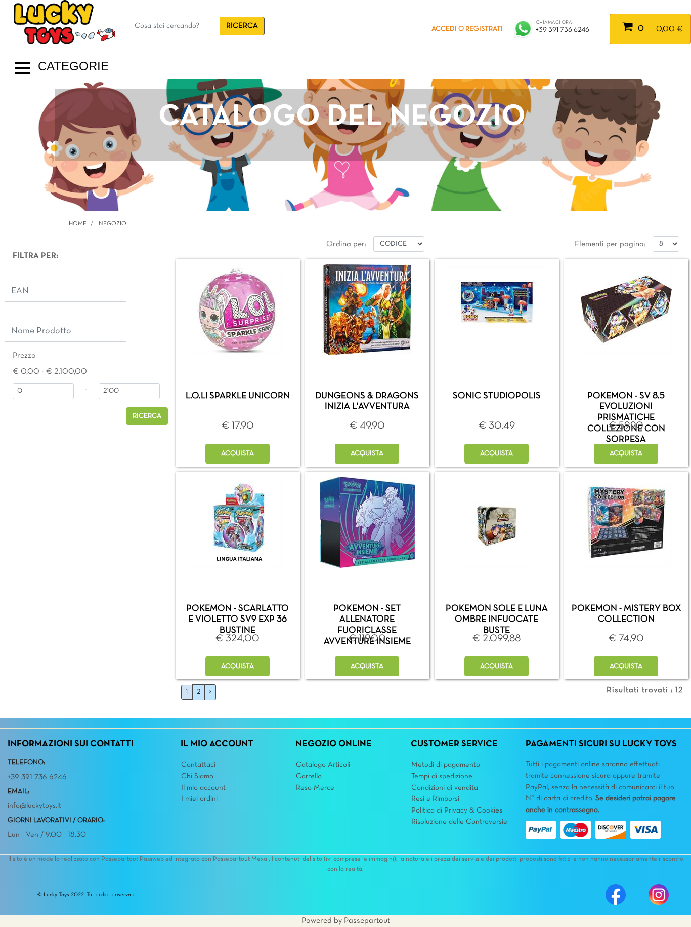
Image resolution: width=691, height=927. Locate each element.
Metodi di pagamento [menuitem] (445, 764)
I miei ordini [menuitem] (199, 798)
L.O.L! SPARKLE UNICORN (238, 396)
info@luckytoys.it (34, 805)
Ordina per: (346, 244)
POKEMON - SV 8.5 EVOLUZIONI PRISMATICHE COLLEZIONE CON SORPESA (626, 418)
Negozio (112, 223)
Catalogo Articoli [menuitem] (323, 764)
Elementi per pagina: (610, 244)
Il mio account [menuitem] (203, 787)
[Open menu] (22, 72)
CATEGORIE (73, 66)
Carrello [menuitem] (309, 776)
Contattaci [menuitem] (198, 764)
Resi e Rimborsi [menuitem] (435, 798)
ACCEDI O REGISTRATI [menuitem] (467, 29)
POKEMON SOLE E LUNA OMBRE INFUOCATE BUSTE (497, 619)
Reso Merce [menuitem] (315, 787)
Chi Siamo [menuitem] (197, 776)
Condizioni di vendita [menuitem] (444, 787)
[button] (242, 26)
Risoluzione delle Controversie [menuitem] (459, 821)
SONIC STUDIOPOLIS (497, 396)
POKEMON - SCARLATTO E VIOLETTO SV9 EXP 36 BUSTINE (237, 619)
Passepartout (367, 920)
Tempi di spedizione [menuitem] (441, 776)
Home (78, 223)
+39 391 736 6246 (562, 30)
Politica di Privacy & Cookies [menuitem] (456, 810)
